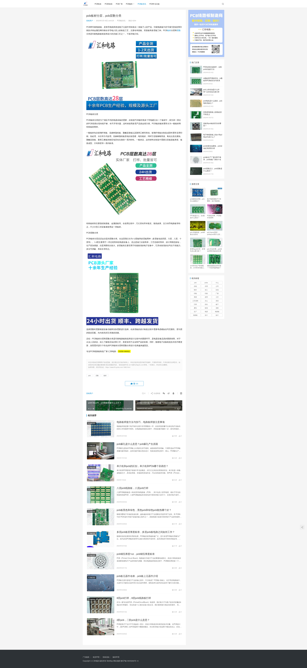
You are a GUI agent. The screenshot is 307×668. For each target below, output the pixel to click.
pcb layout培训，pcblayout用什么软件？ (213, 233)
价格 (195, 286)
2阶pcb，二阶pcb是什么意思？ (133, 620)
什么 (217, 282)
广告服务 (86, 657)
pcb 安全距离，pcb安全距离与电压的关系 (214, 250)
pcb (89, 375)
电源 (206, 311)
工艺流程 (195, 301)
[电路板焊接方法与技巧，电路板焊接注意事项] (100, 428)
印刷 (206, 293)
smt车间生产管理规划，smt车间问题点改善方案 (197, 267)
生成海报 (156, 393)
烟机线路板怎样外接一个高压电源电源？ (214, 267)
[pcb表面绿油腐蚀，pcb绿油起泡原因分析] (196, 146)
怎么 (206, 301)
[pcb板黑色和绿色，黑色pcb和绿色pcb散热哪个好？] (100, 516)
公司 (217, 286)
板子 (217, 304)
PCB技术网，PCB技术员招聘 (214, 217)
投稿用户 (89, 20)
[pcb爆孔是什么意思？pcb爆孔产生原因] (100, 450)
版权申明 (116, 657)
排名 (206, 304)
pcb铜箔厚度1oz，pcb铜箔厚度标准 (136, 554)
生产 (195, 311)
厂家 (217, 293)
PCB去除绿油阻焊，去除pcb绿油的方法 (212, 68)
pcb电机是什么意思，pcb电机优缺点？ (212, 102)
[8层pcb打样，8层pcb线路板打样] (100, 604)
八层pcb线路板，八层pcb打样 (132, 488)
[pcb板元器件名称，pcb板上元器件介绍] (100, 582)
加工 (206, 290)
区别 (217, 290)
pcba (206, 282)
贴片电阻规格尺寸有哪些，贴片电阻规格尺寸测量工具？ (214, 200)
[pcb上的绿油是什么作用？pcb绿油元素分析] (196, 89)
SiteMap (110, 661)
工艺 (217, 297)
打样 (195, 304)
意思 (217, 301)
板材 (169, 30)
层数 (179, 30)
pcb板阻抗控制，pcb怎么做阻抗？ (197, 200)
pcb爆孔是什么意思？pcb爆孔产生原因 (137, 444)
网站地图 (116, 661)
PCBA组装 (108, 4)
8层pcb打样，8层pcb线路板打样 (134, 598)
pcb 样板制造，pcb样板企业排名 (197, 233)
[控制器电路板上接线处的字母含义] (196, 112)
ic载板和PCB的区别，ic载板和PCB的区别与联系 (212, 79)
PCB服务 (129, 4)
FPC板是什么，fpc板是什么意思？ (197, 217)
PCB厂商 (119, 4)
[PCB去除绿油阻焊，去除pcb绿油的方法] (196, 67)
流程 (217, 308)
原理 (206, 297)
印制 (195, 293)
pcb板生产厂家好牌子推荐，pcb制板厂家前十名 (212, 158)
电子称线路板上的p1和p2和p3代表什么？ (212, 135)
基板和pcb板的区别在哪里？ (212, 124)
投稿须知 (106, 657)
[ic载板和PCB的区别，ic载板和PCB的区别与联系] (196, 78)
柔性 (195, 308)
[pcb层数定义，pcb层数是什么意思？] (196, 168)
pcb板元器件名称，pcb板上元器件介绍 (137, 576)
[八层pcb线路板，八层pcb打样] (100, 494)
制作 (195, 290)
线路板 (195, 315)
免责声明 (96, 657)
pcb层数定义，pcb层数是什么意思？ (212, 169)
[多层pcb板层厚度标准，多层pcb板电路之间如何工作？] (100, 538)
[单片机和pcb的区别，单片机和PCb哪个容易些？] (100, 472)
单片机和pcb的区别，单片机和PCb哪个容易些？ (142, 466)
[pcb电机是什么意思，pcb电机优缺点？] (196, 101)
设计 (206, 315)
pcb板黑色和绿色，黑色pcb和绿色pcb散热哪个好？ (144, 510)
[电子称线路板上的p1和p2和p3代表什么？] (196, 135)
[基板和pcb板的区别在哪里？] (196, 123)
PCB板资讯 (142, 4)
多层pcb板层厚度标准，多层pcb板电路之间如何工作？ (146, 532)
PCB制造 (98, 4)
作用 (206, 286)
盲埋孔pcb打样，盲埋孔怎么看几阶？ (197, 250)
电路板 (217, 311)
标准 (206, 308)
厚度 (195, 297)
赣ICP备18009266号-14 (130, 661)
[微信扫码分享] (164, 393)
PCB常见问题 (154, 4)
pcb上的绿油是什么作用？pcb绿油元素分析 (211, 90)
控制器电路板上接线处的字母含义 (212, 113)
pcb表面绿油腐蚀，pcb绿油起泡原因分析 (212, 147)
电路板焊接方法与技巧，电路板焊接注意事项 (141, 422)
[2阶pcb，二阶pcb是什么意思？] (100, 626)
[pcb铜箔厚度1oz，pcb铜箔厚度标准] (100, 560)
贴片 (217, 315)
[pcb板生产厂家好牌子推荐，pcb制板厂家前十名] (196, 157)
